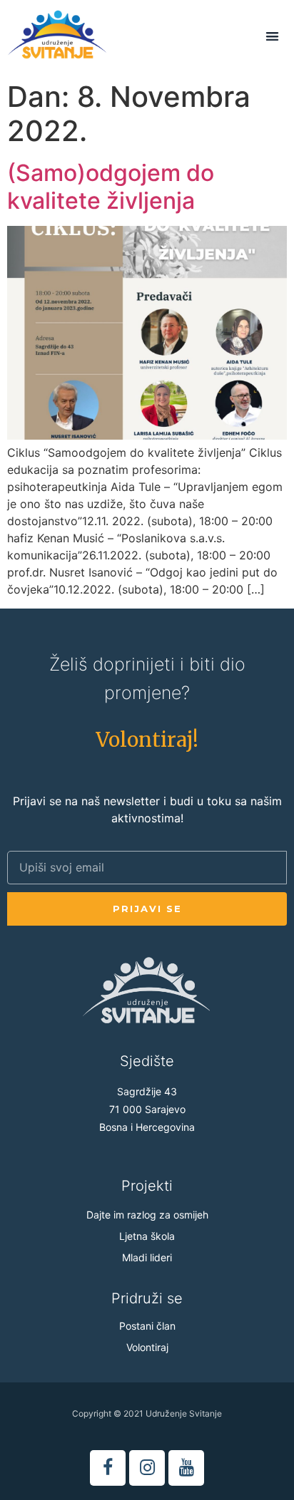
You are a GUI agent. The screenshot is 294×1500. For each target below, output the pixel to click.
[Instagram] (147, 1468)
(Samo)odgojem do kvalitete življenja (110, 186)
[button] (147, 739)
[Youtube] (186, 1468)
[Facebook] (108, 1468)
